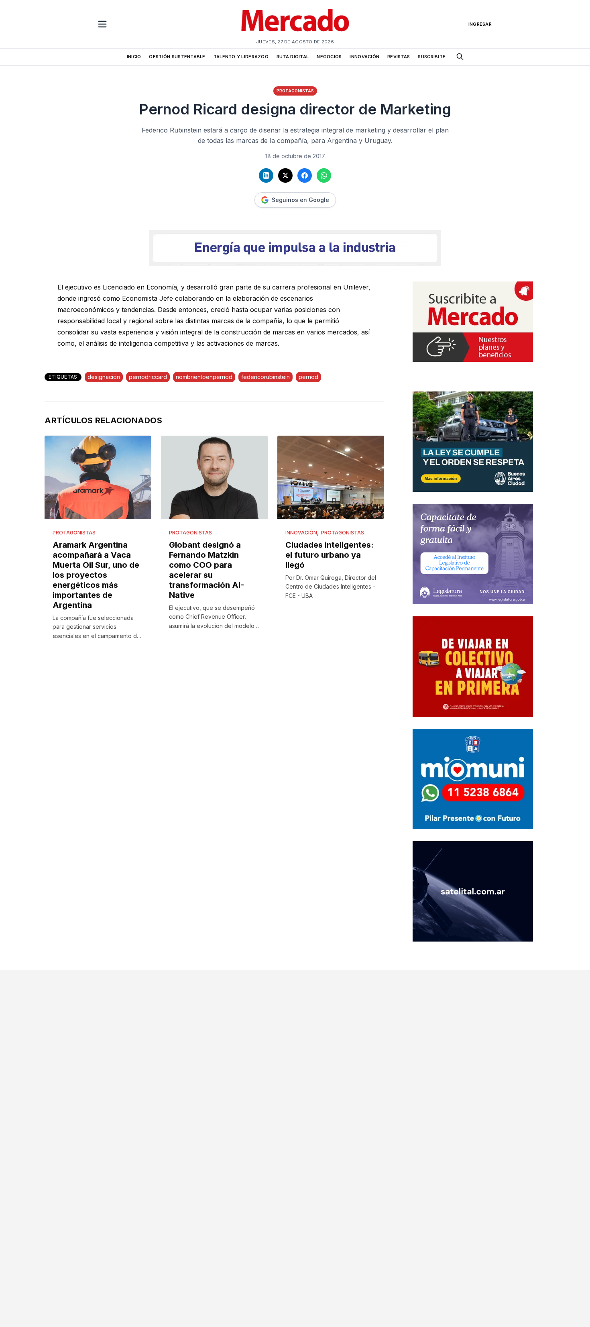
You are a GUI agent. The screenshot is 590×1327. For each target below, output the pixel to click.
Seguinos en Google (300, 199)
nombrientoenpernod (204, 376)
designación (103, 376)
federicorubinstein (265, 376)
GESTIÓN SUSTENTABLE (177, 56)
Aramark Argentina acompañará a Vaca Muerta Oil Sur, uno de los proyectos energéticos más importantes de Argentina (96, 575)
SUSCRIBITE (432, 56)
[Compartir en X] (285, 175)
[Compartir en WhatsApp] (324, 175)
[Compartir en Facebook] (304, 175)
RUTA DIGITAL (293, 56)
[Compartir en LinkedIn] (266, 175)
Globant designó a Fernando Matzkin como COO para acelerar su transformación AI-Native (206, 570)
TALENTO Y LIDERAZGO (241, 56)
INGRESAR (480, 24)
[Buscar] (460, 56)
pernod (308, 376)
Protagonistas (295, 90)
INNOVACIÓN (364, 56)
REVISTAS (398, 56)
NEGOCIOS (329, 56)
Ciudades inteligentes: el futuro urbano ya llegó (329, 555)
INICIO (134, 56)
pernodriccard (148, 376)
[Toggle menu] (102, 24)
